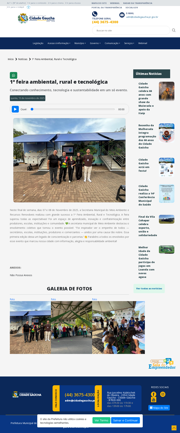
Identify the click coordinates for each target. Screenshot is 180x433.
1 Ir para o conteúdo (36, 3)
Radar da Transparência (137, 3)
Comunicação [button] (111, 43)
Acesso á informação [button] (58, 43)
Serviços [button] (128, 43)
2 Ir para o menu (56, 3)
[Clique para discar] (95, 13)
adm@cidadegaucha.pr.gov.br (84, 400)
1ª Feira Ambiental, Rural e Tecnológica (54, 59)
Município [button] (79, 43)
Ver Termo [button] (101, 420)
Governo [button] (94, 43)
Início (11, 59)
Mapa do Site (99, 3)
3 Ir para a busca (73, 3)
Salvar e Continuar (125, 420)
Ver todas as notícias (149, 288)
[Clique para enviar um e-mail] (122, 14)
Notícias (23, 59)
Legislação (38, 43)
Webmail (115, 3)
